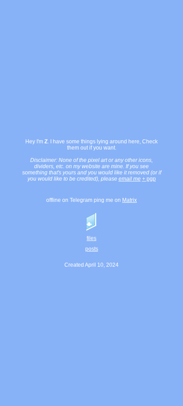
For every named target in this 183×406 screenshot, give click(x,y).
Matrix (129, 200)
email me (130, 179)
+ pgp (149, 179)
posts (91, 249)
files (91, 238)
